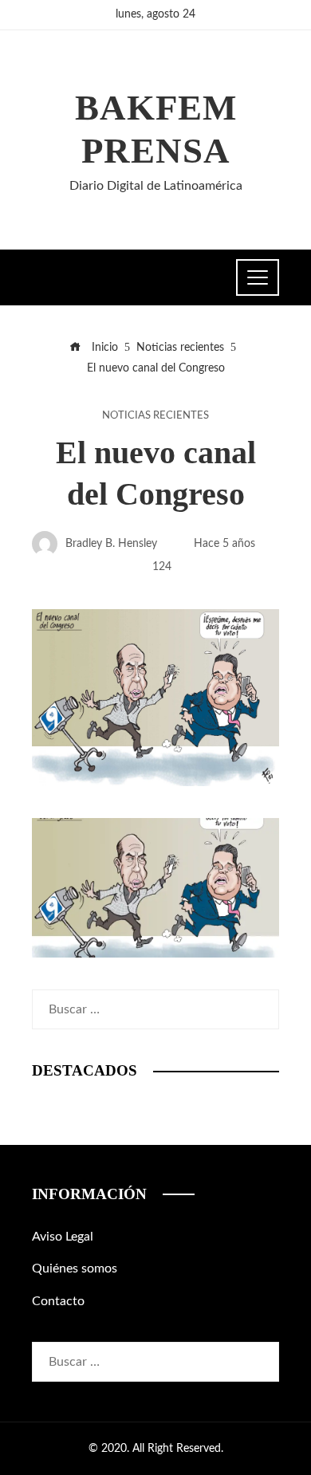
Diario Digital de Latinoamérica (155, 185)
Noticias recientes (155, 415)
